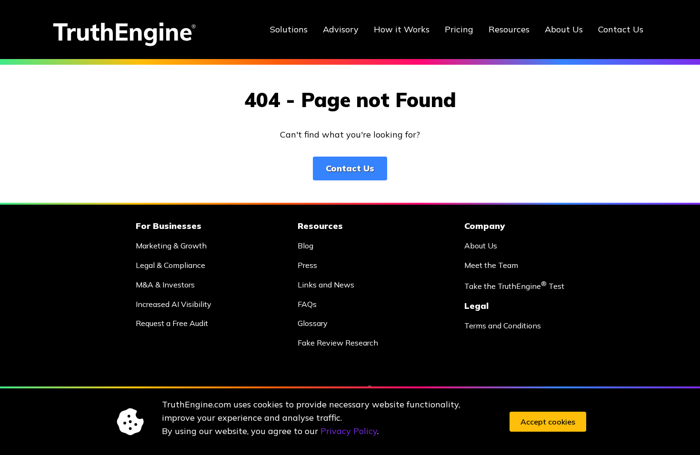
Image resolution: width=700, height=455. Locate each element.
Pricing (459, 29)
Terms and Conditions (502, 325)
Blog (305, 245)
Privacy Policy (348, 430)
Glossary (313, 323)
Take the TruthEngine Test (514, 285)
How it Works (402, 29)
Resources (509, 29)
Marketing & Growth (171, 245)
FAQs (307, 304)
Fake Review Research (338, 342)
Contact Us (620, 29)
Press (307, 265)
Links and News (326, 284)
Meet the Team (491, 265)
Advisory (341, 29)
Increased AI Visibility (173, 304)
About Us (564, 29)
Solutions (289, 29)
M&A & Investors (165, 284)
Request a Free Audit (172, 323)
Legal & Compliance (170, 265)
